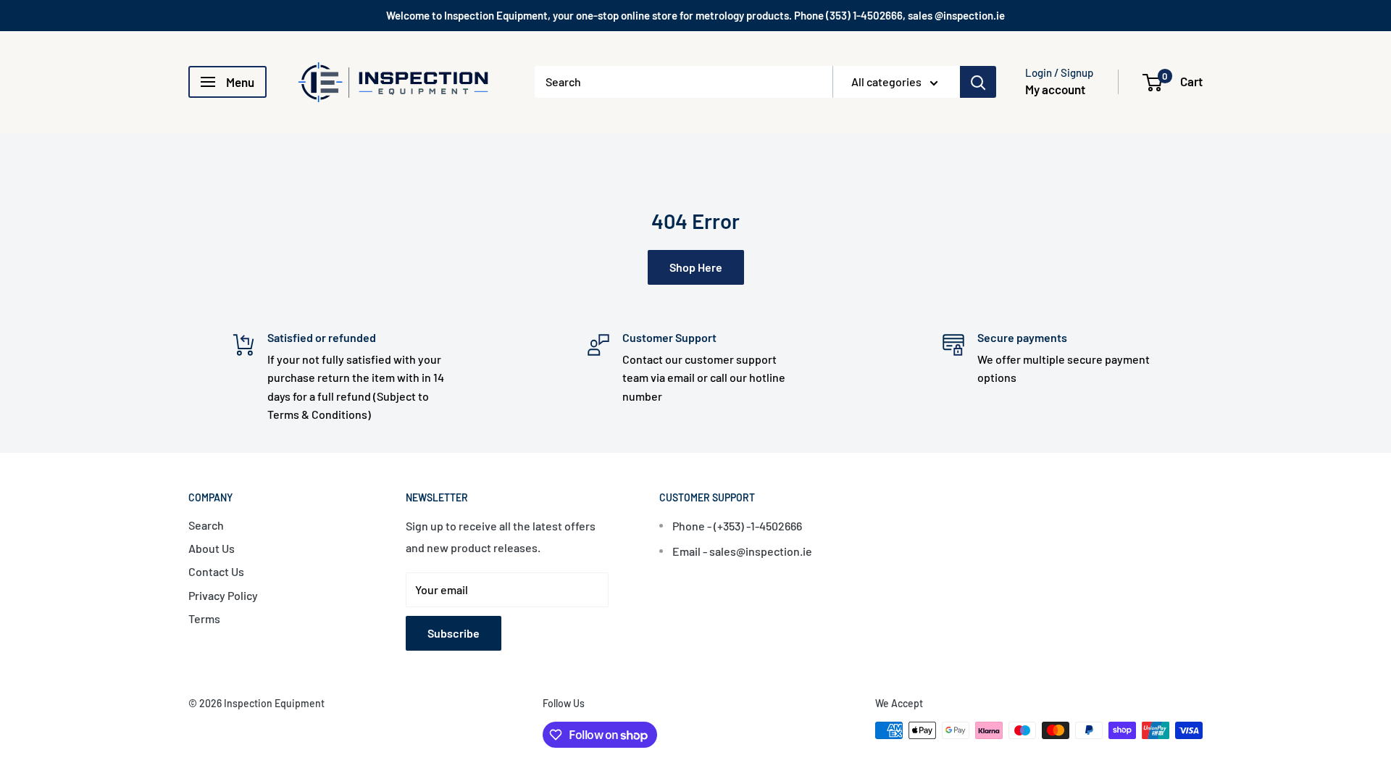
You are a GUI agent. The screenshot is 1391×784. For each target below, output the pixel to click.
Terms (204, 618)
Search (206, 525)
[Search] (978, 82)
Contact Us (216, 571)
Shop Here (695, 267)
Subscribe (453, 633)
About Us (211, 548)
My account (1055, 89)
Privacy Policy (223, 595)
